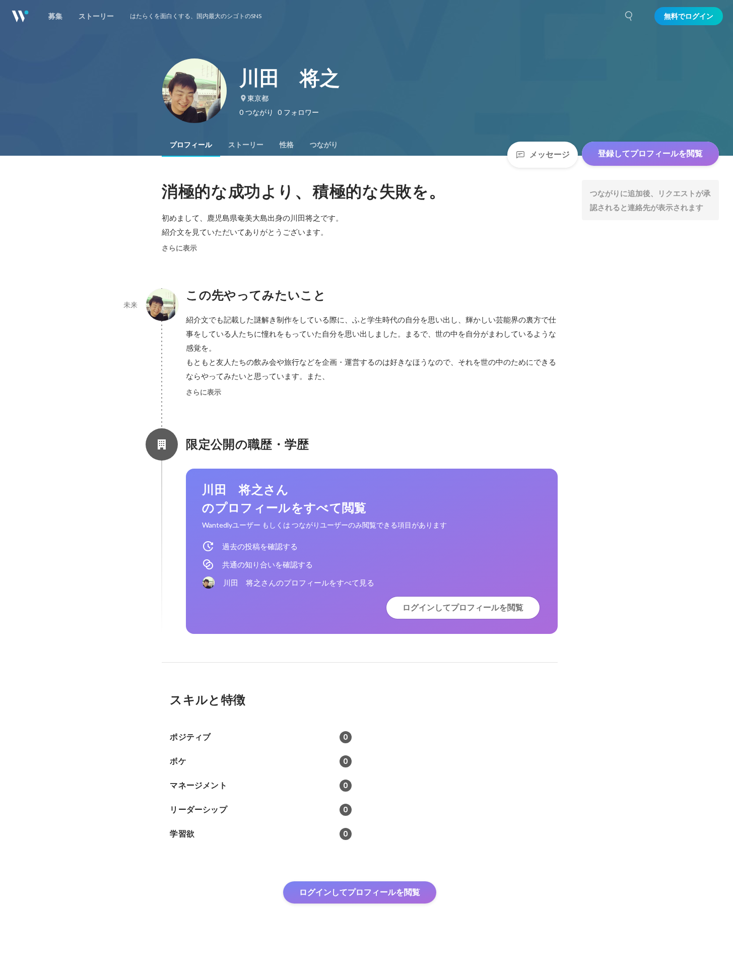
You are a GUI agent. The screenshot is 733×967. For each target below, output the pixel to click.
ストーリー (245, 145)
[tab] (191, 145)
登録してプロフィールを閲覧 (650, 153)
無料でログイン (688, 16)
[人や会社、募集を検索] (629, 16)
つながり (324, 145)
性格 (287, 145)
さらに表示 (179, 248)
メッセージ (549, 154)
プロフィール (191, 145)
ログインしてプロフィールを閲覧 (463, 607)
